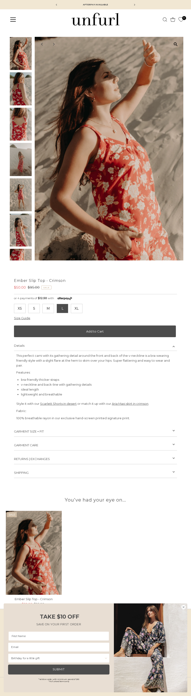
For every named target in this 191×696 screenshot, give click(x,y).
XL (77, 308)
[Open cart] (173, 19)
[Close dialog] (183, 607)
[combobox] (57, 658)
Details (19, 345)
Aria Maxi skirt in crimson (130, 403)
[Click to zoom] (176, 44)
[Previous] (42, 44)
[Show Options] (106, 658)
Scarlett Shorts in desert (58, 403)
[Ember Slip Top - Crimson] (34, 553)
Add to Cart (95, 331)
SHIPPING (21, 472)
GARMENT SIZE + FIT (29, 431)
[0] (181, 19)
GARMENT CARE (26, 445)
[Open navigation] (28, 19)
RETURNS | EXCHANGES (32, 459)
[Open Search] (165, 19)
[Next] (53, 44)
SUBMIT (59, 669)
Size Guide (22, 318)
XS (20, 308)
